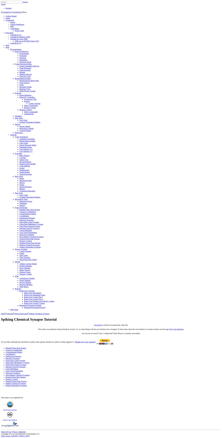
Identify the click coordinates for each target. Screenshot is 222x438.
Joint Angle (23, 255)
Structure (22, 58)
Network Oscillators (26, 235)
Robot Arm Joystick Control (34, 303)
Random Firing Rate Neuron (29, 243)
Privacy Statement (19, 432)
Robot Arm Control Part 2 (33, 299)
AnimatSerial (29, 114)
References (19, 133)
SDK (17, 276)
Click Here (98, 325)
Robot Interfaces (25, 95)
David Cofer (19, 31)
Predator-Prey (24, 170)
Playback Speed (25, 62)
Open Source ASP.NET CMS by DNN (15, 436)
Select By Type (25, 76)
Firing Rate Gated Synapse (29, 222)
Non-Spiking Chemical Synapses (31, 237)
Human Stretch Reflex (27, 164)
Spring (21, 185)
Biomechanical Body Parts (29, 81)
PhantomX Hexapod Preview (35, 307)
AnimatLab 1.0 (15, 43)
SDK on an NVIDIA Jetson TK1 (27, 41)
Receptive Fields (25, 87)
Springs (22, 206)
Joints (21, 85)
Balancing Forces (25, 201)
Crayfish (22, 158)
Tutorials (13, 135)
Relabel (22, 72)
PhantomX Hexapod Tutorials (30, 305)
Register (9, 8)
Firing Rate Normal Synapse (29, 226)
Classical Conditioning (27, 212)
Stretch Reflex (24, 172)
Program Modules (25, 285)
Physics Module (25, 283)
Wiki (12, 27)
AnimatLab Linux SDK (19, 39)
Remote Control (30, 108)
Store (7, 45)
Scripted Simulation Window (29, 122)
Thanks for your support (85, 342)
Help (7, 47)
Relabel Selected (25, 74)
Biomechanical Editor (23, 79)
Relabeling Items (25, 147)
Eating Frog (23, 160)
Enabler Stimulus (25, 266)
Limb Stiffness (24, 166)
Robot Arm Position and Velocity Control (39, 301)
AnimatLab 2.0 (15, 35)
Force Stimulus (24, 268)
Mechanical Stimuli (26, 129)
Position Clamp (25, 272)
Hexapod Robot (25, 162)
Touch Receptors (25, 174)
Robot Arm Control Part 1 (33, 297)
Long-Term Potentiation (28, 233)
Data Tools (19, 118)
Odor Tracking (24, 258)
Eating (21, 253)
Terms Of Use (6, 432)
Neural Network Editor (23, 64)
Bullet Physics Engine (27, 91)
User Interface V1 (25, 151)
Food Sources (24, 83)
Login (3, 4)
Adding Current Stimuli (28, 264)
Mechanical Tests (21, 199)
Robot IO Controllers (27, 97)
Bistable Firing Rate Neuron (29, 210)
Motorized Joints (25, 181)
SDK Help (14, 310)
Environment (24, 54)
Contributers (14, 29)
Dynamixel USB (30, 99)
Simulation (23, 60)
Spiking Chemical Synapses (29, 245)
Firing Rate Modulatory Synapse (31, 224)
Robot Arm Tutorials (26, 291)
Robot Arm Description (32, 293)
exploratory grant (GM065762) (10, 420)
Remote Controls (25, 110)
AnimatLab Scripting (27, 139)
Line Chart (23, 120)
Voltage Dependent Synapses (30, 247)
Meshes (22, 189)
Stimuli (17, 124)
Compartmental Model (27, 214)
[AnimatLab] (6, 12)
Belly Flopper (24, 156)
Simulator (18, 116)
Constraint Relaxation (27, 191)
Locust (21, 168)
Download (9, 33)
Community (10, 20)
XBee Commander (31, 106)
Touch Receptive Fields (28, 260)
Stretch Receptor (25, 187)
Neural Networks (21, 208)
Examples (18, 153)
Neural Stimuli (24, 126)
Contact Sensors (25, 251)
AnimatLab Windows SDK (20, 37)
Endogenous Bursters (27, 218)
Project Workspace (21, 51)
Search (25, 2)
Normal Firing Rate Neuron (29, 239)
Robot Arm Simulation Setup (34, 295)
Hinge (21, 178)
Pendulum (23, 203)
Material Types (24, 89)
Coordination (24, 216)
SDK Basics (23, 287)
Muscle (22, 183)
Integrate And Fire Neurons (29, 228)
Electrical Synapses (26, 220)
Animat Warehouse (17, 24)
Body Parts (19, 176)
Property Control (25, 241)
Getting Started (11, 16)
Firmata (27, 101)
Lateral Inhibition (25, 230)
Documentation (15, 49)
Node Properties (25, 68)
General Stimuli (25, 131)
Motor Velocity (24, 270)
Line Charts (23, 143)
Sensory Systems (21, 249)
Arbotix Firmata (34, 104)
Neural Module (25, 280)
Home (8, 18)
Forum (12, 22)
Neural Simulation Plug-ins (29, 66)
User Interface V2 (25, 149)
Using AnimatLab (21, 137)
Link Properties (25, 70)
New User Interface (176, 329)
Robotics (18, 93)
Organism (23, 56)
